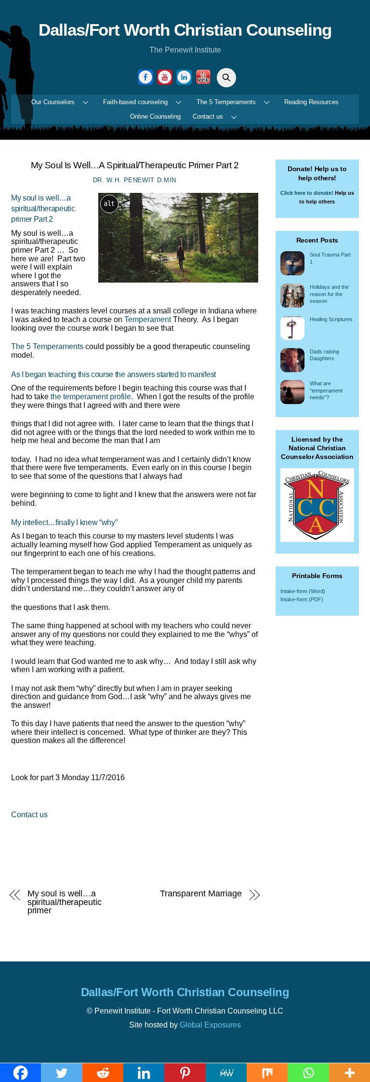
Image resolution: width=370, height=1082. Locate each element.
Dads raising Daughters (324, 355)
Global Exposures (210, 1025)
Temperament (147, 319)
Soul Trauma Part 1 (330, 258)
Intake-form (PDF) (301, 599)
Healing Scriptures (331, 319)
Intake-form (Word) (302, 591)
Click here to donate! (306, 193)
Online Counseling (155, 116)
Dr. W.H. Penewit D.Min (134, 180)
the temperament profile (91, 396)
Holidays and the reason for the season (329, 294)
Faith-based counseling (135, 102)
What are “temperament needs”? (326, 390)
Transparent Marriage (201, 893)
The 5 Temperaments (226, 102)
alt (109, 203)
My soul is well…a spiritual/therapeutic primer (64, 902)
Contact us (208, 116)
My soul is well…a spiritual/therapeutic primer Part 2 (134, 165)
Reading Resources (311, 102)
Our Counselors (53, 102)
